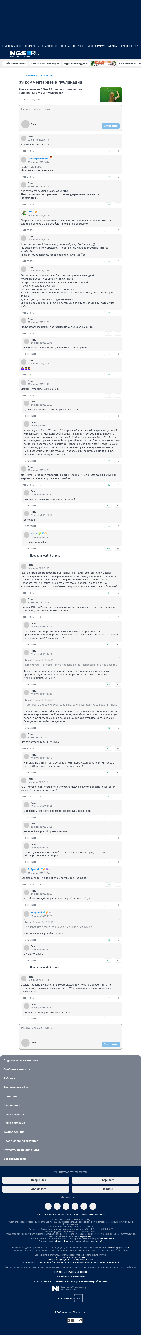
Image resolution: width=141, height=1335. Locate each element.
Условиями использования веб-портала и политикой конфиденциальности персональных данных (70, 1262)
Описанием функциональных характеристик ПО (70, 1260)
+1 (108, 230)
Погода (65, 46)
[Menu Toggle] (4, 54)
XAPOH (34, 533)
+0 (108, 151)
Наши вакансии (14, 1123)
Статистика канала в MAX (21, 1150)
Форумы (78, 46)
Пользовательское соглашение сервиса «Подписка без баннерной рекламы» (70, 1281)
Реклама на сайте (15, 1087)
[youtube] (92, 1206)
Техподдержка (13, 1132)
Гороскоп (126, 46)
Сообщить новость (16, 1069)
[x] (83, 1206)
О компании (11, 1105)
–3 (118, 748)
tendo (30, 211)
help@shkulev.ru (61, 1241)
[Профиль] (137, 54)
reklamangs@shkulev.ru (119, 1248)
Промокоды (31, 46)
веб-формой (96, 1241)
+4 (108, 333)
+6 (108, 684)
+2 (108, 728)
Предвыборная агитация (20, 1141)
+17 (108, 485)
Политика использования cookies (70, 1272)
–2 (118, 333)
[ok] (66, 1206)
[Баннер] (103, 63)
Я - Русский (33, 869)
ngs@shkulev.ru (85, 1236)
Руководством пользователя (70, 1257)
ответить (28, 151)
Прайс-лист (11, 1096)
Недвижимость (12, 46)
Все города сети (14, 1159)
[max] (75, 1206)
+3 (108, 261)
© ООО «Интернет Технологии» (70, 1312)
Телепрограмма (95, 46)
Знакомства (50, 46)
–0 (118, 151)
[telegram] (48, 1206)
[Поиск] (120, 54)
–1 (118, 261)
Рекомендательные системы (71, 1276)
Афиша (112, 46)
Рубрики (9, 1078)
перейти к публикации (39, 76)
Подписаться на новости (20, 1060)
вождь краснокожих (38, 158)
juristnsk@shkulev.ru (105, 1239)
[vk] (57, 1206)
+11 (108, 593)
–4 (118, 485)
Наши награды (13, 1114)
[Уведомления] (128, 54)
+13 (108, 796)
